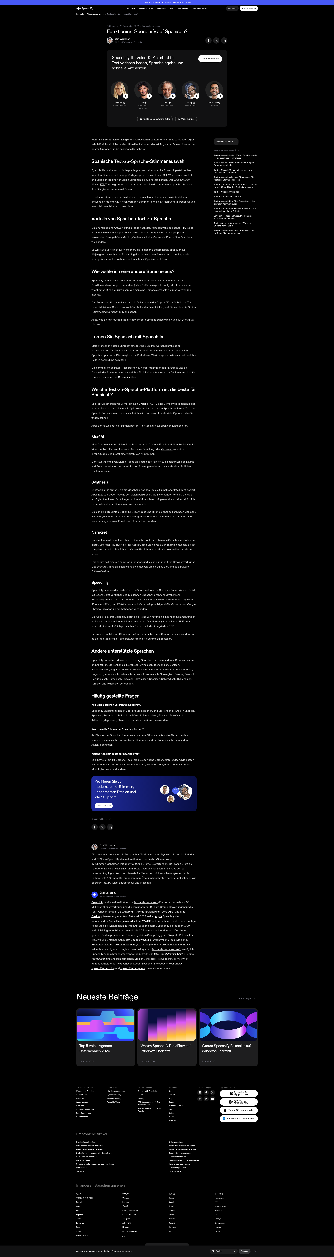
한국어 (171, 1206)
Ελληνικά (172, 1227)
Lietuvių (218, 1227)
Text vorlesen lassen (95, 14)
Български (80, 1223)
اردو (124, 1235)
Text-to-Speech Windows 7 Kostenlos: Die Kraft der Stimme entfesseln (234, 178)
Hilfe (170, 1109)
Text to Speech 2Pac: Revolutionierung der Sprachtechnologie (234, 164)
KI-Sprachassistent (176, 1142)
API (171, 8)
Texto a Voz (80, 1171)
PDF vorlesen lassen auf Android (89, 1146)
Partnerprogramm (176, 1106)
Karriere (172, 1102)
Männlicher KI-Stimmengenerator (182, 1149)
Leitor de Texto (175, 1171)
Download (161, 8)
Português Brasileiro (130, 1210)
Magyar (125, 1194)
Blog (170, 1098)
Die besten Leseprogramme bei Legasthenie (94, 1153)
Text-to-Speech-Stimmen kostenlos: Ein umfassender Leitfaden (233, 171)
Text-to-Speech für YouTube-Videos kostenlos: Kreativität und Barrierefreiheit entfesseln (235, 185)
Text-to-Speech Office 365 (226, 192)
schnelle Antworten (129, 68)
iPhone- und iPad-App (85, 1091)
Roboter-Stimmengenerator (180, 1153)
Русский (172, 1210)
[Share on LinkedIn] (224, 40)
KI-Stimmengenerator (116, 1091)
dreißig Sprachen (142, 660)
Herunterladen (82, 1117)
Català (217, 1231)
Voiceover (166, 449)
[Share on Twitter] (216, 40)
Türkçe (79, 1219)
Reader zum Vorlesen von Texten (182, 1146)
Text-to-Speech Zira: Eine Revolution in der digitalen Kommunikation (234, 202)
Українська (219, 1210)
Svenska (172, 1215)
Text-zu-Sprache (131, 161)
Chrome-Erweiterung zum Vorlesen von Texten (95, 1164)
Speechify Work (113, 1102)
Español (79, 1215)
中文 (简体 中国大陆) (84, 1198)
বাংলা (170, 1231)
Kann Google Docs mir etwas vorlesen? (184, 1160)
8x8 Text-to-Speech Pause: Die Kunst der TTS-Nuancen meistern (233, 217)
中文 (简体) (173, 1194)
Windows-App (82, 1102)
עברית (78, 1231)
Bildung (141, 1098)
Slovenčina (173, 1223)
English (79, 1202)
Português (219, 1219)
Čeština (125, 1198)
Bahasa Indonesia (129, 1231)
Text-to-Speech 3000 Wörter (227, 196)
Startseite (80, 14)
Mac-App (80, 1098)
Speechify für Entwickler (147, 1091)
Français (125, 1202)
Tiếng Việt (126, 1219)
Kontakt (172, 1095)
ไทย (216, 1215)
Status (171, 1113)
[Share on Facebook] (208, 40)
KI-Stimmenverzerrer (177, 1157)
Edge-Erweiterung (83, 1113)
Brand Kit (172, 1120)
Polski (78, 1210)
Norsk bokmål (220, 1206)
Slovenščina (220, 1223)
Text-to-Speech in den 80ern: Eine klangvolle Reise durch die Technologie (235, 156)
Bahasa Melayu (82, 1235)
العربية (78, 1194)
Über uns (172, 1091)
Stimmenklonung (114, 1098)
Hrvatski (125, 1227)
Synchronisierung (114, 1095)
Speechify (124, 377)
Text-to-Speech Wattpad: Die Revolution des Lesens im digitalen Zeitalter (235, 210)
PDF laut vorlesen (83, 1168)
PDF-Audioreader (83, 1160)
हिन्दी (216, 1202)
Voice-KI (143, 57)
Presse (171, 1117)
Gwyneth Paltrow (145, 634)
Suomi (171, 1202)
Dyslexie (144, 403)
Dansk (171, 1198)
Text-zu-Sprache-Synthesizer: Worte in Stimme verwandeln (232, 224)
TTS (102, 184)
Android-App (81, 1095)
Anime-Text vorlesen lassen (87, 1157)
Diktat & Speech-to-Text (86, 1142)
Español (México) (129, 1215)
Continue (244, 1251)
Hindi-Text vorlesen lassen (179, 1164)
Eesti (78, 1227)
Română (172, 1219)
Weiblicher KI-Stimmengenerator (89, 1149)
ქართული (126, 1223)
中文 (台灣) (219, 1194)
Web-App (80, 1106)
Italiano (79, 1206)
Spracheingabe (162, 63)
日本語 (125, 1206)
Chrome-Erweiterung (103, 609)
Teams (140, 1095)
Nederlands (219, 1198)
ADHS (153, 403)
